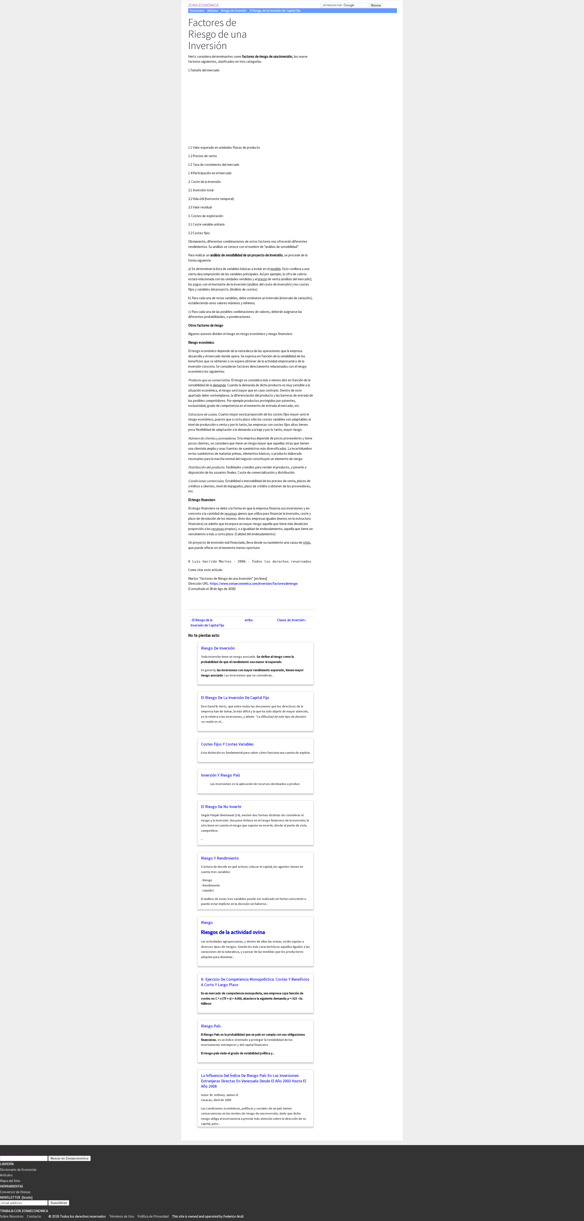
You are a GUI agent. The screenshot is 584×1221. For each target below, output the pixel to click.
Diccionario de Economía (18, 1169)
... (255, 827)
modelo (275, 269)
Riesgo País (211, 1026)
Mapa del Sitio (10, 1181)
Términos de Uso (121, 1216)
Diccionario (197, 11)
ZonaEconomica (13, 1153)
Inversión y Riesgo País (220, 775)
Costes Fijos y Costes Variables (227, 744)
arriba (249, 620)
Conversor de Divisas (15, 1192)
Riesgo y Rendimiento (220, 858)
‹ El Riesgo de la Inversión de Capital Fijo (207, 622)
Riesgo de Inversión (234, 11)
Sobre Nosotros (11, 1216)
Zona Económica (203, 5)
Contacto (34, 1216)
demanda (219, 385)
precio (262, 279)
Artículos (212, 11)
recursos (230, 513)
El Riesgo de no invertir (221, 806)
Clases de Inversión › (291, 620)
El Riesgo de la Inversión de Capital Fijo (275, 11)
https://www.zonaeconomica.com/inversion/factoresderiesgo (254, 583)
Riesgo (207, 922)
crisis (306, 542)
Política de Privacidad (153, 1216)
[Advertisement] (226, 108)
